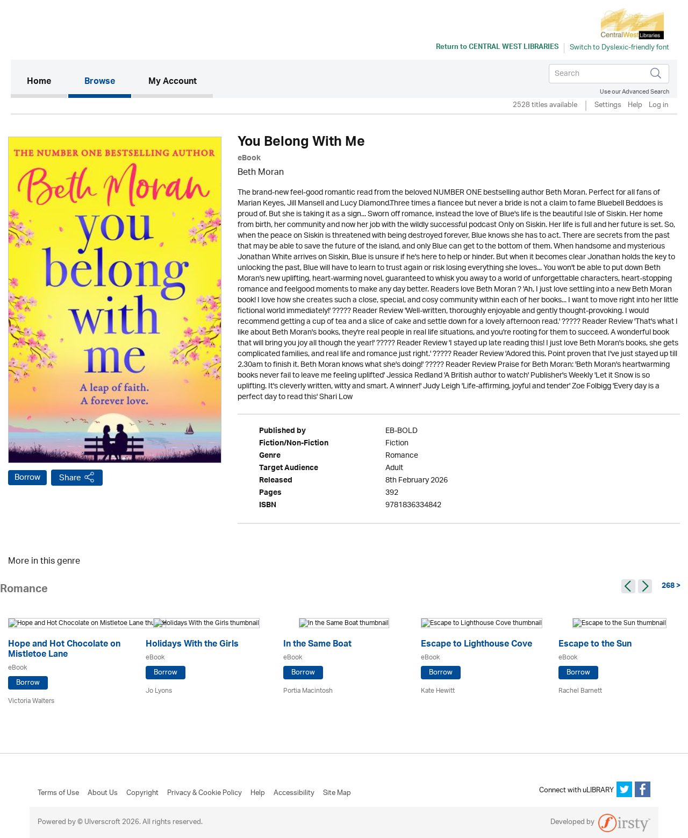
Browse (99, 82)
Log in (658, 106)
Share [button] (70, 478)
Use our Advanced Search (634, 91)
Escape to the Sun (595, 645)
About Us (103, 793)
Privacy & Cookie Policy (204, 793)
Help (635, 106)
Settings (607, 106)
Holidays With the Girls (192, 645)
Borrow (27, 477)
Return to (497, 48)
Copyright (142, 793)
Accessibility (294, 793)
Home (47, 82)
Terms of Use (58, 793)
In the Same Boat (317, 645)
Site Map (337, 793)
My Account (172, 82)
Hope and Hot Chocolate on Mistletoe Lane (64, 650)
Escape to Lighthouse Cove (476, 645)
